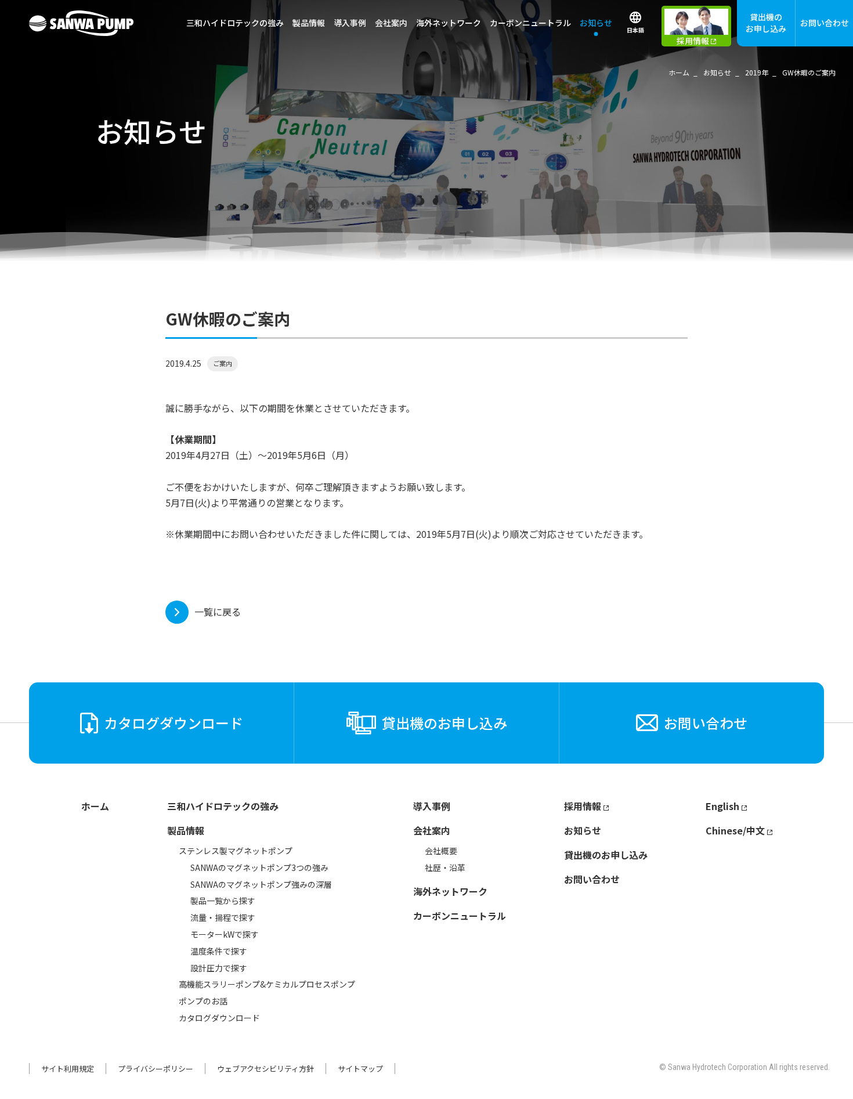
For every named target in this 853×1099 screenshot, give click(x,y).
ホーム (95, 806)
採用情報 (582, 806)
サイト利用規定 (67, 1068)
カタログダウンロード (219, 1018)
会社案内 (431, 830)
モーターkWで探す (224, 934)
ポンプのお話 (203, 1001)
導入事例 (350, 22)
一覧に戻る (217, 612)
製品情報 (185, 830)
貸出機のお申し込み (766, 22)
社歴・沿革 (445, 867)
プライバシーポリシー (155, 1068)
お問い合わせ (824, 22)
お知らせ (596, 22)
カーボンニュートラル (530, 22)
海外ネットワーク (448, 22)
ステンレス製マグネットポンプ (235, 850)
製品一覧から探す (222, 900)
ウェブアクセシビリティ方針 (265, 1068)
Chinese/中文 (735, 830)
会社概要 (441, 850)
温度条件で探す (218, 951)
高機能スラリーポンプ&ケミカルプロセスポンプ (267, 984)
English (722, 806)
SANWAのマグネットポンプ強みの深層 (261, 884)
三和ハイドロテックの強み (235, 22)
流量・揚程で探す (222, 917)
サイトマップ (360, 1068)
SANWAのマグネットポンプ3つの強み (259, 867)
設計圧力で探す (218, 968)
